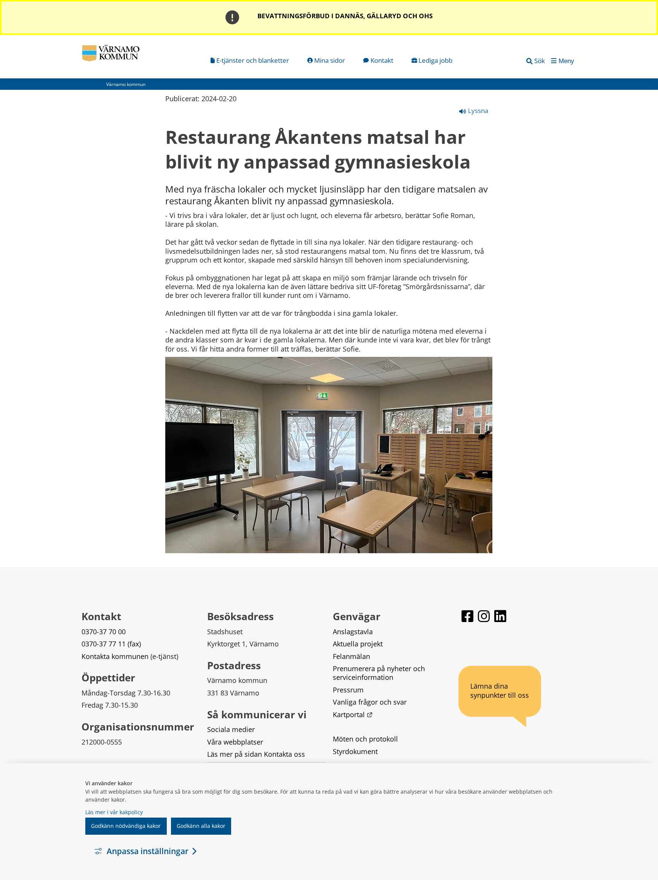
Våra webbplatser (235, 741)
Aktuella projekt (358, 643)
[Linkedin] (500, 619)
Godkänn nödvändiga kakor (126, 825)
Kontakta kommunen (115, 656)
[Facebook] (468, 619)
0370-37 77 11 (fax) (111, 643)
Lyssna (477, 110)
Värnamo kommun (125, 84)
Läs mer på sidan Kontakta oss (256, 754)
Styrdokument (355, 751)
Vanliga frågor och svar (370, 702)
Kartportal (352, 714)
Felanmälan (351, 656)
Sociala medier (231, 729)
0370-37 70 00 (103, 631)
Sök (539, 60)
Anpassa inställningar (147, 851)
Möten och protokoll (365, 738)
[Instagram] (484, 619)
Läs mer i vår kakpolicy (114, 812)
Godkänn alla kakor (201, 825)
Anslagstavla (353, 631)
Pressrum (348, 689)
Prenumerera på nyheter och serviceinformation (380, 673)
